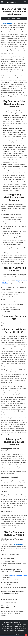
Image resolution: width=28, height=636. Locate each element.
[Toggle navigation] (25, 2)
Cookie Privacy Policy (19, 626)
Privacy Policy (12, 624)
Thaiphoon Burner (13, 2)
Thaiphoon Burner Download (17, 575)
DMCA (19, 624)
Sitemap (4, 624)
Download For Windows (14, 19)
